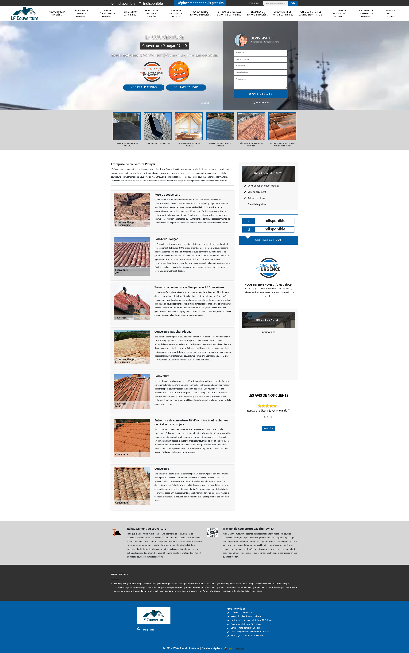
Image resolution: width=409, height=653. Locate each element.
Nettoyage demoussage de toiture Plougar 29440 (171, 584)
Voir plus (268, 428)
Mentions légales (211, 648)
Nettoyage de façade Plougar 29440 (136, 587)
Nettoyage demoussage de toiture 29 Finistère (229, 13)
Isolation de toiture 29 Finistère (151, 13)
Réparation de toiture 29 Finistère (257, 13)
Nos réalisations (144, 87)
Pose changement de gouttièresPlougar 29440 (172, 587)
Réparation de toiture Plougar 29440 (209, 584)
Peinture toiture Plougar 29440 (276, 587)
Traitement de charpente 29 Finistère (365, 13)
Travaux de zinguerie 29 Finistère (175, 13)
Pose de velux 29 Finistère (130, 13)
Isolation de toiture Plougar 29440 (154, 591)
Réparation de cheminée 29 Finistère (80, 13)
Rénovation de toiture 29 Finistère (200, 13)
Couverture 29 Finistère (57, 13)
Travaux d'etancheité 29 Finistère (107, 13)
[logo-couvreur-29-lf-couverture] (25, 13)
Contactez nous (186, 87)
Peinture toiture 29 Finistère (390, 13)
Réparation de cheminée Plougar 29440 (244, 591)
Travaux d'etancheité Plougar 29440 (211, 591)
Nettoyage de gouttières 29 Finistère (339, 13)
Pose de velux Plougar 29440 (182, 591)
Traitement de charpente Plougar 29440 (244, 587)
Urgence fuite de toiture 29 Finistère (282, 13)
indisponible (125, 4)
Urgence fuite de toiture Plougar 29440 (243, 584)
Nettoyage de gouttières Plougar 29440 (131, 584)
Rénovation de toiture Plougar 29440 (209, 587)
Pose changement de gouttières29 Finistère (310, 13)
